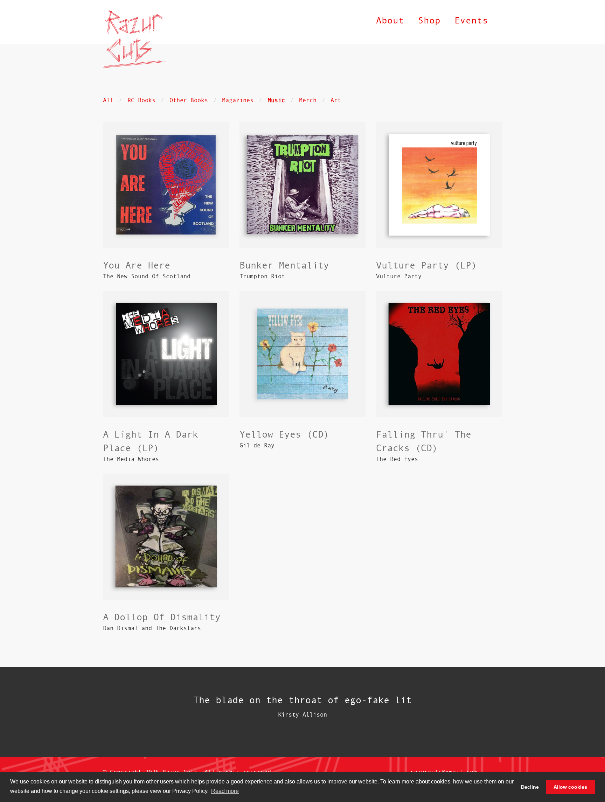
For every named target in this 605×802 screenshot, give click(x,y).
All (108, 100)
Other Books (188, 100)
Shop (429, 20)
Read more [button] (225, 791)
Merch (308, 100)
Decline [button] (530, 787)
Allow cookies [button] (570, 787)
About (390, 20)
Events (471, 20)
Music (276, 100)
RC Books (141, 100)
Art (336, 100)
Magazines (237, 100)
